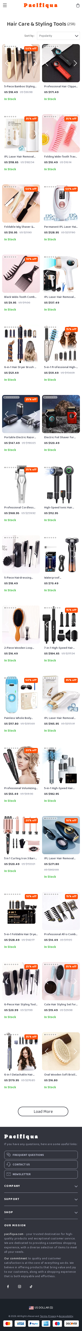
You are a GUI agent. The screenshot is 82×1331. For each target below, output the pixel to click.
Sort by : (29, 35)
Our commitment (15, 1258)
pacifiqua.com (14, 1234)
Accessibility (66, 1316)
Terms (43, 1316)
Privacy (52, 1316)
